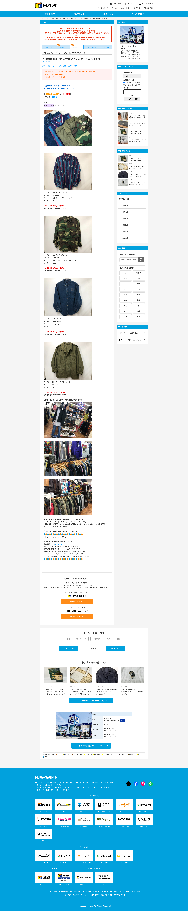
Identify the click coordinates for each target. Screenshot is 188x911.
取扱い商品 (108, 14)
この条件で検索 (132, 99)
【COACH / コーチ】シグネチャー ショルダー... (137, 125)
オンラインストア (147, 4)
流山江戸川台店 (78, 754)
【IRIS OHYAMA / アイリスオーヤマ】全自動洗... (137, 141)
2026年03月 (123, 238)
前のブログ (70, 648)
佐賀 (138, 316)
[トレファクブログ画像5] (68, 379)
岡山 (138, 311)
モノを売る (79, 14)
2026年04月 (123, 231)
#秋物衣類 (62, 66)
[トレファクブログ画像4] (68, 316)
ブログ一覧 (92, 648)
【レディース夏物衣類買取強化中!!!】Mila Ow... (137, 175)
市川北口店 (123, 754)
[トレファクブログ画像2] (68, 190)
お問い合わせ (119, 895)
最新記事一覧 (123, 198)
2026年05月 (123, 225)
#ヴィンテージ (52, 66)
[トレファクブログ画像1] (68, 146)
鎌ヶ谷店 (67, 754)
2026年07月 (123, 212)
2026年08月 (123, 205)
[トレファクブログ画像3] (68, 252)
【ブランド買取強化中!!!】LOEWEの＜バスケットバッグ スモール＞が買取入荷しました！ (80, 691)
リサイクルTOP (44, 18)
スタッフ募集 (104, 47)
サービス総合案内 (131, 333)
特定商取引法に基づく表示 (102, 891)
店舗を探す (50, 14)
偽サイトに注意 (106, 895)
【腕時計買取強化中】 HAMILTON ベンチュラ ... (137, 183)
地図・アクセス (91, 47)
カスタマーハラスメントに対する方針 (86, 895)
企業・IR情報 (125, 8)
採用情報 (137, 8)
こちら (65, 74)
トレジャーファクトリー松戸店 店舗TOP (70, 18)
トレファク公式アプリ (132, 339)
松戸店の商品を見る (76, 601)
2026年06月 (123, 218)
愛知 (138, 305)
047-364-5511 (59, 544)
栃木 (125, 289)
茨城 (138, 278)
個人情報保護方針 (65, 891)
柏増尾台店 (97, 754)
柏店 (45, 756)
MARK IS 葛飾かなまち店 (110, 754)
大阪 (138, 289)
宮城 (125, 305)
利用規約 (67, 895)
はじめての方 (132, 4)
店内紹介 (63, 47)
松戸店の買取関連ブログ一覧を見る (91, 700)
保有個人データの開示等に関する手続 (127, 891)
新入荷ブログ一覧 (53, 18)
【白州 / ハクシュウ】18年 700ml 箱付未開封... (137, 133)
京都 (138, 294)
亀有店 (140, 754)
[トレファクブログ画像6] (68, 438)
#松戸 (70, 66)
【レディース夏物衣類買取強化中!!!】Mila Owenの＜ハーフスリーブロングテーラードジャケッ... (107, 691)
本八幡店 (132, 754)
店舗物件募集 (148, 8)
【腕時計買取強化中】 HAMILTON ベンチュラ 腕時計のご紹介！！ (132, 691)
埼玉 (125, 278)
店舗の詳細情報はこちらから (91, 745)
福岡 (125, 316)
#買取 (75, 66)
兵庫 (125, 300)
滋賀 (125, 294)
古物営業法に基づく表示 (82, 891)
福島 (138, 300)
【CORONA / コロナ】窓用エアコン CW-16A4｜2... (137, 117)
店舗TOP (49, 47)
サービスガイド (102, 8)
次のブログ (114, 648)
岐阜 (125, 311)
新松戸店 (88, 754)
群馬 (138, 284)
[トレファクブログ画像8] (68, 514)
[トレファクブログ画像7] (68, 476)
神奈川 (138, 273)
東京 (125, 273)
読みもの (115, 8)
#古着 (44, 66)
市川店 (59, 754)
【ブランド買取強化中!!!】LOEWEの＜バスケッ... (137, 167)
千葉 (125, 284)
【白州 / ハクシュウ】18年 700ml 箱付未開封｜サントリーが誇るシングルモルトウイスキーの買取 (55, 691)
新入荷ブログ (138, 14)
